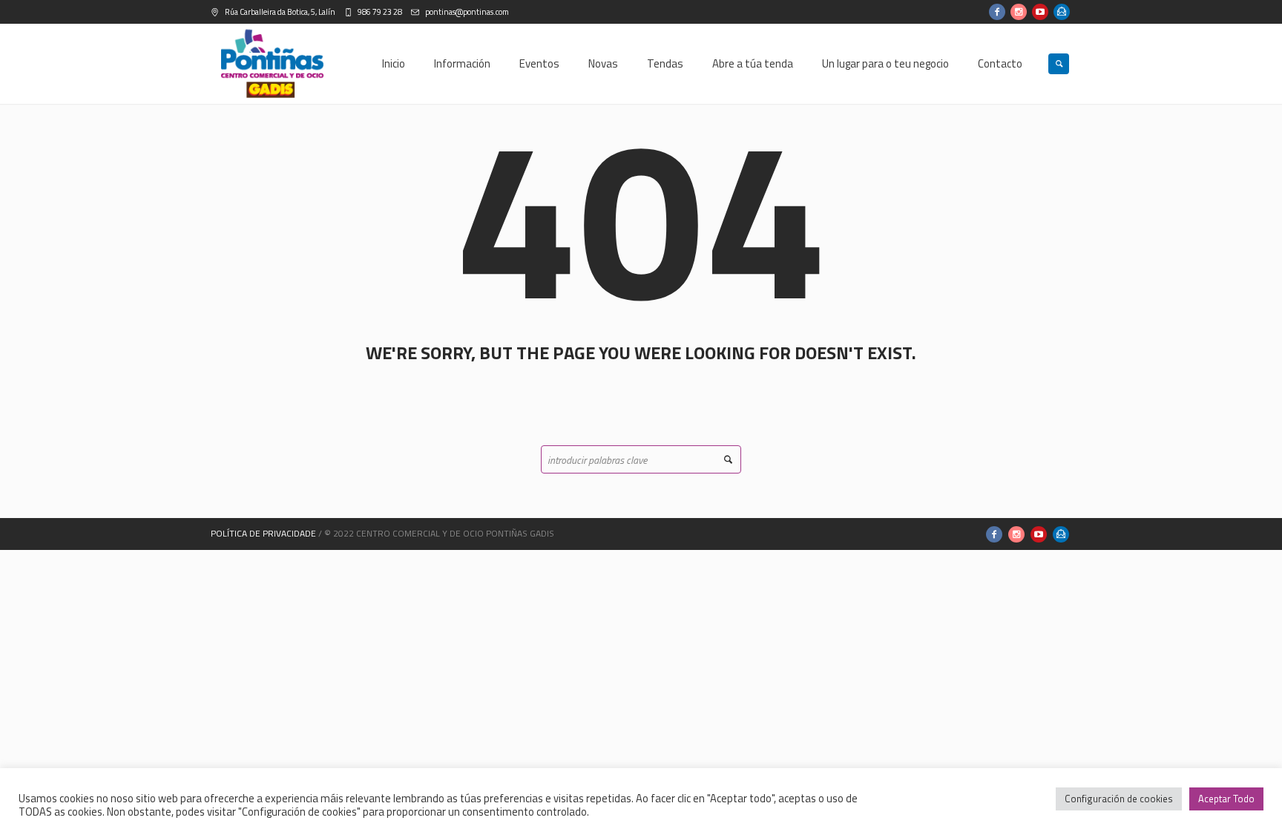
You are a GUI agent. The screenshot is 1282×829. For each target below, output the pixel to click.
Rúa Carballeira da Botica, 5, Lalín (279, 12)
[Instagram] (1018, 12)
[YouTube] (1040, 12)
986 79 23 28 (379, 12)
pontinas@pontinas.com (466, 12)
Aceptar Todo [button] (1226, 798)
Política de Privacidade (263, 533)
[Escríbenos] (1061, 12)
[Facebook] (997, 12)
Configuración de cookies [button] (1119, 798)
